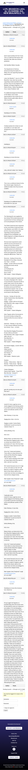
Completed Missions (8, 24)
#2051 (23, 191)
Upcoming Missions (14, 736)
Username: (6, 699)
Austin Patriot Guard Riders (9, 23)
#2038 (23, 134)
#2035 (23, 46)
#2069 (23, 593)
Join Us (14, 740)
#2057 (23, 379)
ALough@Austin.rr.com (9, 480)
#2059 (23, 485)
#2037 (23, 116)
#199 (23, 35)
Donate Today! (13, 757)
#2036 (23, 103)
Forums (19, 23)
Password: (6, 703)
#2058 (23, 394)
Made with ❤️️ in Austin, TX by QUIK (15, 766)
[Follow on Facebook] (14, 749)
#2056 (23, 206)
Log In (5, 710)
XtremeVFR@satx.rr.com (10, 374)
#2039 (23, 147)
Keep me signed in (9, 708)
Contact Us (14, 742)
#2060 (23, 578)
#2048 (23, 173)
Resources (14, 738)
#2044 (23, 160)
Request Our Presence (14, 728)
